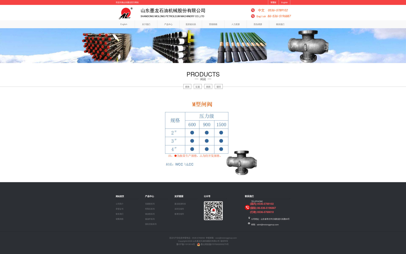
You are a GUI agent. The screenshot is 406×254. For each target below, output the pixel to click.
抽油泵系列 (150, 214)
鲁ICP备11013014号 (185, 244)
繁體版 (273, 2)
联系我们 (280, 24)
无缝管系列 (150, 203)
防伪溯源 (258, 24)
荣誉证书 (119, 208)
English (284, 2)
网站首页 (120, 196)
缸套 (198, 86)
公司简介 (119, 203)
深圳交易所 (179, 208)
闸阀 (208, 86)
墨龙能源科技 (180, 203)
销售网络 (119, 219)
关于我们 (146, 24)
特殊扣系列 (150, 208)
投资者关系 (191, 24)
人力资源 (235, 24)
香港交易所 (179, 214)
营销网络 (213, 24)
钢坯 (218, 86)
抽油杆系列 (150, 219)
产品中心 (168, 24)
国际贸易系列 (151, 224)
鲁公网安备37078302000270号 (214, 244)
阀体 (187, 86)
